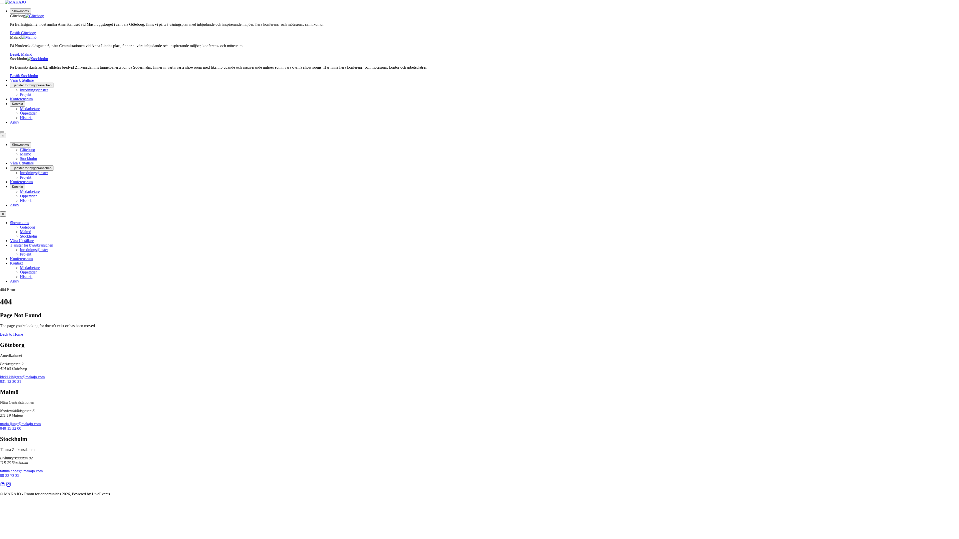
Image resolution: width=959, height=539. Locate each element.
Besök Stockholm (24, 76)
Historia (26, 118)
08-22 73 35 (9, 475)
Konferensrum (21, 99)
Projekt (25, 94)
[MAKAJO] (15, 2)
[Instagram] (8, 485)
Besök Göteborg (23, 33)
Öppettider (28, 113)
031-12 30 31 (10, 381)
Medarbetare (30, 109)
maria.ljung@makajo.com (20, 424)
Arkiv (14, 122)
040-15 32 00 (10, 428)
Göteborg (27, 149)
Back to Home (11, 334)
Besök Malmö (21, 54)
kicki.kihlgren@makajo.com (22, 377)
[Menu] (2, 3)
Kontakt (17, 104)
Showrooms (20, 11)
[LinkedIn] (3, 485)
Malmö (25, 154)
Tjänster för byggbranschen (31, 85)
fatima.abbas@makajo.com (21, 471)
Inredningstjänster (34, 90)
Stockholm (28, 158)
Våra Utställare (22, 80)
